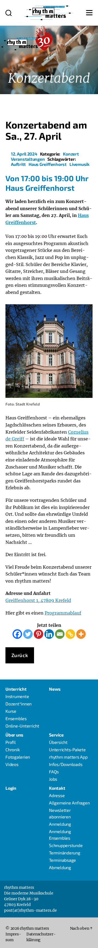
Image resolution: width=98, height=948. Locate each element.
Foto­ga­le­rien (17, 756)
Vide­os (12, 764)
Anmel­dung (60, 824)
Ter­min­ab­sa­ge (62, 860)
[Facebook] (17, 634)
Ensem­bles (16, 718)
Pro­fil (10, 742)
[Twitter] (28, 634)
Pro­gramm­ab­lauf (63, 613)
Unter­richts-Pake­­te (67, 749)
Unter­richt (16, 688)
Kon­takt (57, 788)
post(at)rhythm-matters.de (30, 910)
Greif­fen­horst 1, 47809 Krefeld (38, 600)
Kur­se (10, 711)
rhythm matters (34, 928)
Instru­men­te (17, 696)
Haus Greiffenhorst (48, 164)
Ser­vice (56, 734)
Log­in (10, 788)
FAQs (54, 771)
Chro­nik (12, 749)
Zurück (19, 655)
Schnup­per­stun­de (65, 845)
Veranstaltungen (28, 159)
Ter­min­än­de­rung (64, 852)
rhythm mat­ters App (68, 756)
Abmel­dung (60, 867)
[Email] (60, 634)
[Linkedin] (49, 634)
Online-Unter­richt (22, 725)
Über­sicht (58, 742)
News (55, 688)
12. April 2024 (24, 153)
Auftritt (18, 164)
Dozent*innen (18, 703)
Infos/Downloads (65, 764)
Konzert (71, 153)
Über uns (14, 734)
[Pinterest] (38, 634)
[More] (81, 634)
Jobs (53, 779)
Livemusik (79, 164)
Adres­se (57, 795)
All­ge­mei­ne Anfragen (69, 802)
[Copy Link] (70, 634)
